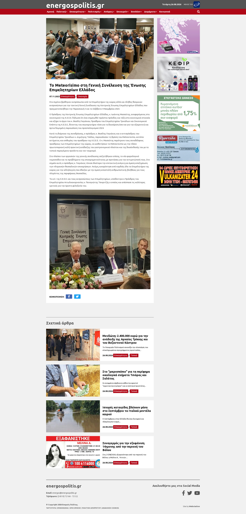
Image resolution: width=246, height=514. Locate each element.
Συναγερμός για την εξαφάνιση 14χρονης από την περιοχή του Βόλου (123, 446)
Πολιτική (61, 11)
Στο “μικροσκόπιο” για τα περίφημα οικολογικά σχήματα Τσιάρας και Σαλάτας (126, 375)
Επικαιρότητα (77, 11)
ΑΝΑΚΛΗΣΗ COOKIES (110, 508)
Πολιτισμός (94, 11)
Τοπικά (134, 355)
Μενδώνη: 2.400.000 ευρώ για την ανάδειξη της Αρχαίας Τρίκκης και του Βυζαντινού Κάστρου (125, 339)
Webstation (194, 506)
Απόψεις (108, 11)
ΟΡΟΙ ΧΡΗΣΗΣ (75, 508)
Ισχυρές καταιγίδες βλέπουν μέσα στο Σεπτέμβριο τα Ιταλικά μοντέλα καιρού (126, 411)
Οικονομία (82, 96)
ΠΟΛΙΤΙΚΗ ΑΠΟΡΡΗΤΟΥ (91, 508)
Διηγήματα (149, 11)
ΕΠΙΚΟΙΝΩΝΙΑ (63, 508)
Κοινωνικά (164, 11)
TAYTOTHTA (51, 508)
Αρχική (50, 11)
